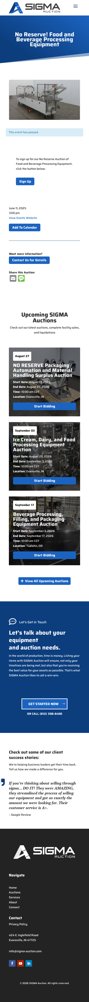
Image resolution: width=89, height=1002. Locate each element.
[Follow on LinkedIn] (28, 963)
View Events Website (23, 218)
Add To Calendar (24, 227)
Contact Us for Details (29, 260)
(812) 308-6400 (51, 713)
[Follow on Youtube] (20, 963)
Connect (14, 907)
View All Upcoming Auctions (46, 581)
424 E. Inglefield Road (23, 935)
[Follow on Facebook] (12, 963)
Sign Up (25, 181)
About (13, 902)
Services (14, 897)
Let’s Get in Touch (33, 622)
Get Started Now (43, 703)
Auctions (14, 892)
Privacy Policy (18, 924)
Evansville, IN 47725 (22, 940)
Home (13, 887)
